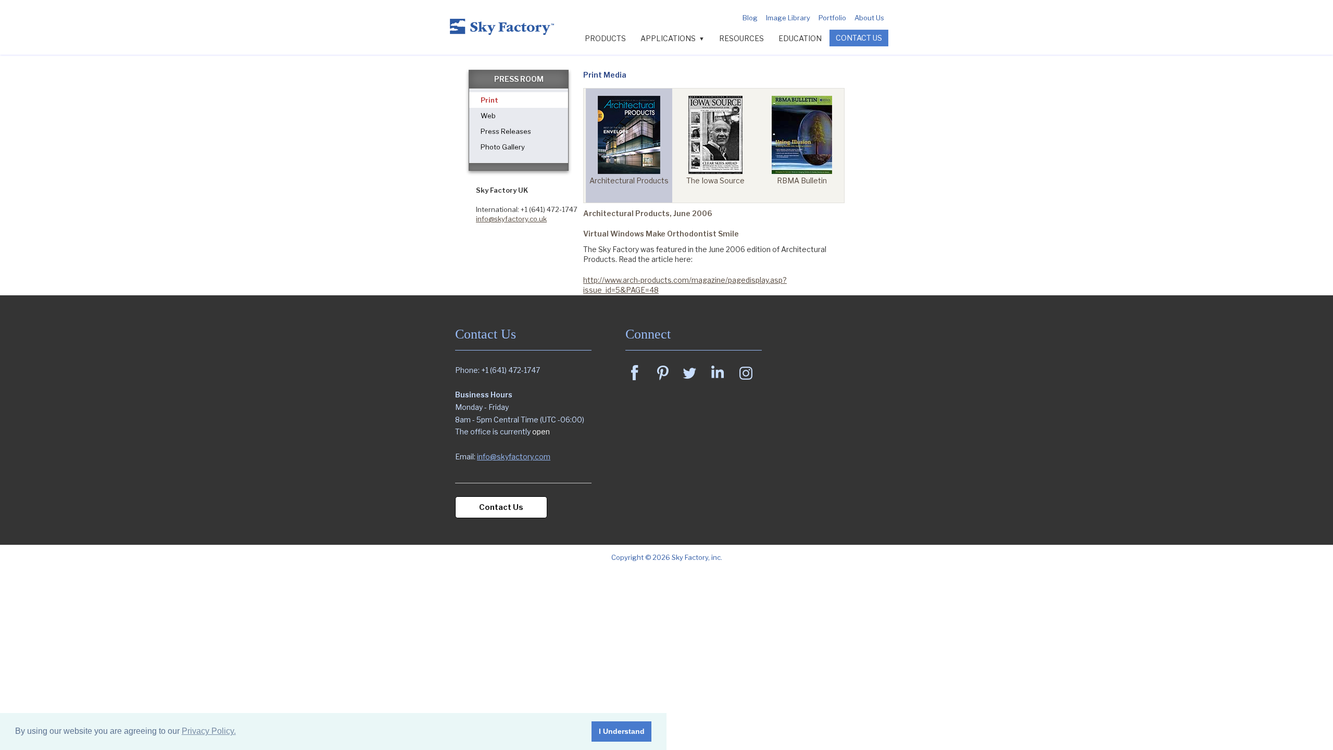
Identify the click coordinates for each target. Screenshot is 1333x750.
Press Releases (506, 131)
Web (488, 115)
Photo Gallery (503, 147)
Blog (750, 18)
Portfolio (832, 18)
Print (489, 100)
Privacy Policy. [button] (209, 731)
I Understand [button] (622, 731)
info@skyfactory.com (513, 456)
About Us (869, 18)
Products (605, 38)
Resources (741, 38)
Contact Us (859, 37)
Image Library (788, 18)
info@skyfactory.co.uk (511, 219)
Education (800, 38)
